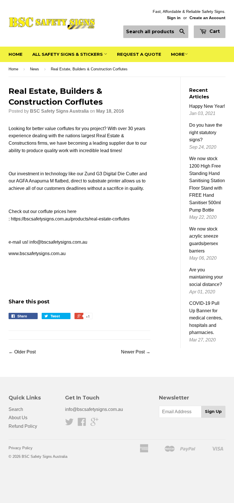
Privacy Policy (21, 448)
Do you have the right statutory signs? (205, 132)
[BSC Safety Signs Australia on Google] (94, 423)
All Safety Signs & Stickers (68, 54)
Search (16, 409)
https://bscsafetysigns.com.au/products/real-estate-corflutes (70, 218)
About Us (18, 417)
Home (16, 54)
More (178, 54)
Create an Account (207, 18)
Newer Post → (135, 351)
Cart (214, 31)
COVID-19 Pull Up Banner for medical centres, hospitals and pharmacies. (205, 318)
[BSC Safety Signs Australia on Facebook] (82, 423)
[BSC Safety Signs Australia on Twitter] (69, 423)
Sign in (174, 18)
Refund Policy (23, 426)
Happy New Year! (207, 106)
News (34, 69)
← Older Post (22, 351)
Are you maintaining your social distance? (206, 277)
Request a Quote (139, 54)
